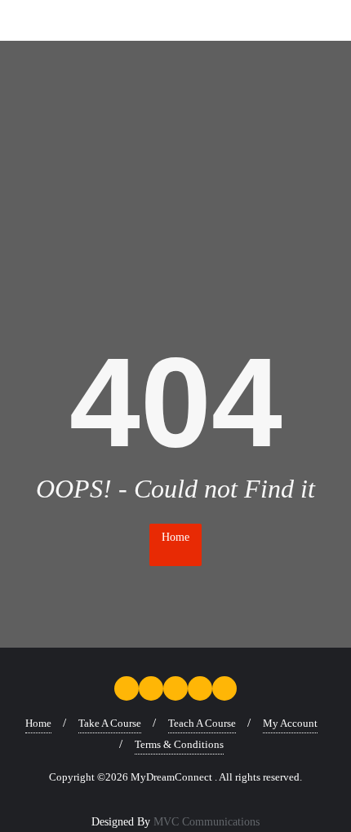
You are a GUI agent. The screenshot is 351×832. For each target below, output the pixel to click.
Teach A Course (202, 723)
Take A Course (109, 723)
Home (175, 537)
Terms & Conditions (179, 744)
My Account (290, 723)
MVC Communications (206, 822)
